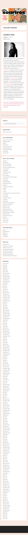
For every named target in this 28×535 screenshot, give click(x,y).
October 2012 (6, 470)
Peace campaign (7, 84)
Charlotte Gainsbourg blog (9, 167)
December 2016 (6, 400)
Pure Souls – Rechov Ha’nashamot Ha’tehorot (13, 103)
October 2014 (6, 431)
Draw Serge (5, 173)
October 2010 (6, 508)
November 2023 (6, 315)
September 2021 (6, 354)
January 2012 (6, 484)
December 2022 (6, 333)
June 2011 (5, 495)
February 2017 (6, 399)
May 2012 (5, 478)
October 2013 (6, 450)
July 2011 (5, 494)
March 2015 (5, 423)
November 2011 (6, 487)
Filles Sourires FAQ (7, 132)
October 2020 (6, 371)
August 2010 (5, 511)
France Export (6, 175)
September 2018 (6, 389)
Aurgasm (5, 160)
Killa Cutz (5, 233)
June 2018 (5, 394)
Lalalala (4, 188)
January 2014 (6, 445)
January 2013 (6, 465)
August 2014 (5, 434)
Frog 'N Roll (5, 178)
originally (10, 81)
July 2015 (5, 416)
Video (4, 151)
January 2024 (6, 312)
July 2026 (5, 265)
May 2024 (5, 305)
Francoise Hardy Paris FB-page (10, 177)
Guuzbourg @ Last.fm (8, 250)
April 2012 (5, 479)
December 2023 (6, 313)
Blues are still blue (7, 164)
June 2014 (5, 437)
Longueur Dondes (7, 197)
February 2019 (6, 384)
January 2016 (6, 407)
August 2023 (5, 320)
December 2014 (6, 428)
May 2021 (5, 360)
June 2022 (5, 339)
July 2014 (5, 436)
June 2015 (5, 418)
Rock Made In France (7, 215)
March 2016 (5, 403)
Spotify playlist (6, 148)
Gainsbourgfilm (6, 181)
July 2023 (5, 321)
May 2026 (5, 268)
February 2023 (6, 329)
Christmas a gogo (7, 172)
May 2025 (5, 287)
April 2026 (5, 270)
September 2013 (6, 452)
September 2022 (6, 336)
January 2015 (6, 426)
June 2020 (5, 376)
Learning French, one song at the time (11, 193)
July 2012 (5, 474)
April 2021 (5, 362)
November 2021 (6, 350)
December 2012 (6, 466)
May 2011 (5, 497)
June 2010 (5, 515)
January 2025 (6, 294)
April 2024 (5, 307)
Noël (4, 143)
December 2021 (6, 349)
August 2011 (5, 492)
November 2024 (6, 297)
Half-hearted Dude (7, 183)
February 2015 (6, 424)
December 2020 (6, 368)
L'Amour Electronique (8, 186)
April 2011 (5, 499)
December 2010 (6, 505)
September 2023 (6, 318)
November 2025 (6, 278)
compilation (6, 70)
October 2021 (6, 352)
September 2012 (6, 471)
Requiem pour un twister (8, 212)
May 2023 (5, 324)
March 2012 (5, 481)
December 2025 (6, 276)
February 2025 (6, 292)
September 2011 (6, 490)
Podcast (4, 144)
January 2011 (6, 503)
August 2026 (5, 263)
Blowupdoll (5, 162)
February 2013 (6, 463)
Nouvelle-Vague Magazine (8, 202)
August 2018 (5, 391)
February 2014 (6, 444)
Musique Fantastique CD (8, 254)
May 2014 (5, 439)
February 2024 (6, 310)
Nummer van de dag (7, 204)
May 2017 (5, 397)
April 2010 (5, 518)
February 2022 (6, 345)
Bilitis (17, 66)
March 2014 (5, 442)
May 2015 (5, 420)
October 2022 (6, 334)
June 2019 (5, 381)
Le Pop (4, 189)
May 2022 (5, 341)
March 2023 (5, 328)
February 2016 (6, 405)
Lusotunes (5, 199)
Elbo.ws (4, 230)
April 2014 (5, 441)
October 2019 (6, 379)
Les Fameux (5, 194)
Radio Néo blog (6, 206)
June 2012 (5, 476)
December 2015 (6, 408)
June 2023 (5, 323)
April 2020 (5, 378)
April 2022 (5, 342)
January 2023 (6, 331)
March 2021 (5, 363)
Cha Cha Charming (7, 165)
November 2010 (6, 507)
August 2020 (5, 374)
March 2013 (5, 461)
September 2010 (6, 510)
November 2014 (6, 429)
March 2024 (5, 308)
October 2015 (6, 411)
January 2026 (6, 275)
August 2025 (5, 283)
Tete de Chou (6, 218)
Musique (8, 39)
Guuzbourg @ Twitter (8, 252)
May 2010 (5, 516)
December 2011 (6, 486)
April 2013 (5, 460)
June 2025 (5, 286)
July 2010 (5, 513)
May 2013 (5, 458)
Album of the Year (7, 140)
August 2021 (5, 355)
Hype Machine (6, 231)
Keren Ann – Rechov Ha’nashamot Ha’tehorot (13, 102)
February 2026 (6, 273)
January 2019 (6, 386)
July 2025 (5, 284)
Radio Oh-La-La (6, 207)
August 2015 (5, 415)
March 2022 (5, 344)
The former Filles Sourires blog (10, 255)
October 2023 (6, 316)
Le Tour (4, 191)
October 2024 (6, 299)
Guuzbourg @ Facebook (8, 249)
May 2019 (5, 383)
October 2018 (6, 387)
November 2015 (6, 410)
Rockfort (5, 217)
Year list (4, 153)
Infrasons (5, 185)
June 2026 (5, 267)
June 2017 (5, 395)
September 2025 (6, 281)
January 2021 (6, 366)
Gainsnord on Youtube (8, 246)
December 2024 (6, 295)
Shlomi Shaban (13, 78)
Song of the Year (6, 146)
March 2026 (5, 271)
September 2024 (6, 300)
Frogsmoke (5, 180)
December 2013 (6, 447)
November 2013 (6, 449)
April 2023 (5, 326)
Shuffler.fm (5, 234)
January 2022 (6, 347)
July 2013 (5, 455)
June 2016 (5, 402)
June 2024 (5, 304)
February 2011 (6, 502)
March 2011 (5, 500)
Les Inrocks (5, 196)
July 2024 (5, 302)
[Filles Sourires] (14, 15)
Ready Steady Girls (7, 209)
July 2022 (5, 337)
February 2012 (6, 482)
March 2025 (5, 291)
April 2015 (5, 421)
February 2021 (6, 365)
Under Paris (5, 220)
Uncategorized (6, 149)
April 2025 (5, 289)
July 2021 (5, 357)
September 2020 (6, 373)
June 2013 (5, 457)
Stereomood (5, 236)
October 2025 (6, 279)
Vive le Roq (5, 222)
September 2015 (6, 413)
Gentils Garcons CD (7, 247)
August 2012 (5, 473)
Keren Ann (8, 35)
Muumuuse (5, 201)
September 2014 (6, 432)
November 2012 (6, 468)
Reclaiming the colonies (8, 210)
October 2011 (6, 489)
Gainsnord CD (6, 244)
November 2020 (6, 370)
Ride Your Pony (6, 214)
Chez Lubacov (6, 169)
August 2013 (5, 453)
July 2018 (5, 392)
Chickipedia (5, 170)
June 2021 (5, 358)
